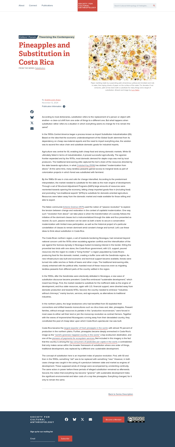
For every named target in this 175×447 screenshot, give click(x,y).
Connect (33, 5)
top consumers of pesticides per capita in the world (93, 341)
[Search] (154, 5)
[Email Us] (90, 419)
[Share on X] (32, 123)
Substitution (40, 68)
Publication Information (51, 106)
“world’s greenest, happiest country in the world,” (77, 334)
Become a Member (113, 419)
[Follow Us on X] (82, 419)
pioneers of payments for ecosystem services (73, 338)
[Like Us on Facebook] (66, 419)
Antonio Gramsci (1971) (73, 206)
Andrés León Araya (52, 99)
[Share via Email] (32, 128)
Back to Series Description (120, 394)
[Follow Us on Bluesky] (74, 419)
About (21, 5)
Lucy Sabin (135, 90)
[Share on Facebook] (32, 111)
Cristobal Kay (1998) (86, 165)
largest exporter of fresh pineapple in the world (86, 327)
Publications (47, 5)
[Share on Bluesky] (32, 117)
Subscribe (65, 438)
